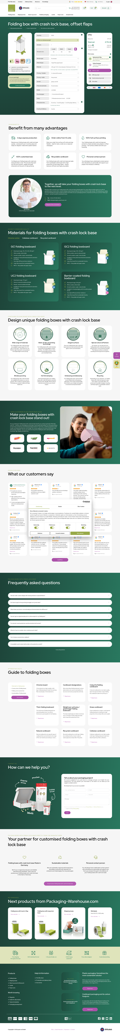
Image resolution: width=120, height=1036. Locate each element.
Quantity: (39, 35)
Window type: (40, 58)
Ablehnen (40, 533)
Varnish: (39, 81)
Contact (20, 1)
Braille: (38, 90)
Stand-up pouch (32, 14)
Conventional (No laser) (58, 94)
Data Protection (59, 1029)
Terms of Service (97, 807)
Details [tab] (60, 506)
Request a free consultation (53, 204)
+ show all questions (60, 649)
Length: (54, 49)
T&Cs (52, 1029)
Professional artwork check (58, 98)
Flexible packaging (44, 14)
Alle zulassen (80, 533)
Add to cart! (95, 70)
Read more (41, 696)
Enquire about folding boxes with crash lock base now (60, 883)
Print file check (11, 1)
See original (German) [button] (58, 494)
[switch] (52, 528)
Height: (69, 49)
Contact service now (20, 85)
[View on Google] (32, 485)
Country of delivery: (42, 109)
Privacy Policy (89, 807)
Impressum (66, 1029)
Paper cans (60, 14)
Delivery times (28, 1)
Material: (39, 67)
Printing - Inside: (41, 77)
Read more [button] (12, 527)
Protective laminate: (42, 86)
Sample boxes (69, 14)
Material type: (40, 62)
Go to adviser (20, 697)
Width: (61, 49)
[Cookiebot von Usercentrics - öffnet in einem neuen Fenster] (84, 502)
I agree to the (72, 808)
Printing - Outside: (41, 73)
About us (37, 1)
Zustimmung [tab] (39, 506)
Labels (53, 14)
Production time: (41, 102)
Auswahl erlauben (60, 533)
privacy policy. (76, 808)
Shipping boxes (21, 14)
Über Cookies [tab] (81, 506)
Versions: (39, 45)
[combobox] (64, 58)
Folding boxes (11, 14)
